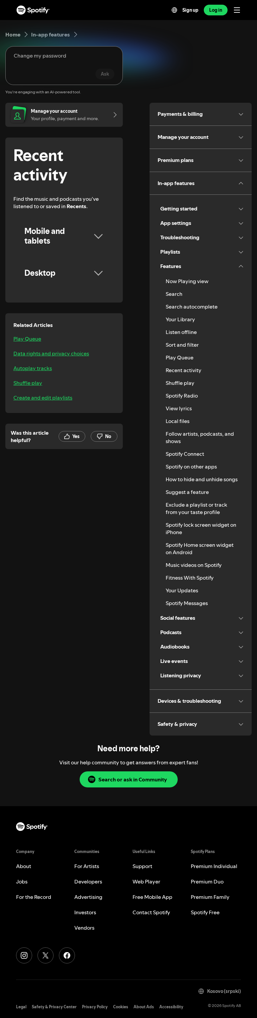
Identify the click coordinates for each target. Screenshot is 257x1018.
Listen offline (181, 332)
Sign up (190, 10)
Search (174, 294)
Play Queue (27, 338)
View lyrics (179, 408)
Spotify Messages (187, 603)
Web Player (146, 881)
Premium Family (210, 897)
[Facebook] (67, 955)
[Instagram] (24, 955)
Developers (88, 881)
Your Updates (182, 590)
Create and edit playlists (42, 397)
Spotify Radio (182, 395)
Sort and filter (182, 344)
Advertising (88, 897)
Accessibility (171, 1007)
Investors (85, 912)
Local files (177, 421)
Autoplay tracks (32, 368)
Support (142, 866)
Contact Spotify (151, 912)
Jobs (21, 881)
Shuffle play (27, 383)
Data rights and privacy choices (51, 353)
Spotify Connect (185, 453)
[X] (45, 955)
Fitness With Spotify (189, 577)
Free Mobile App (152, 897)
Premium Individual (214, 866)
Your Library (180, 319)
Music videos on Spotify (194, 565)
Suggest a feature (187, 492)
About (23, 866)
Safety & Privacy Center (54, 1007)
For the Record (33, 897)
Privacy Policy (95, 1007)
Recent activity (183, 370)
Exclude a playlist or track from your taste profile (196, 508)
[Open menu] (237, 10)
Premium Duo (207, 881)
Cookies (120, 1007)
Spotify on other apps (191, 466)
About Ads (144, 1007)
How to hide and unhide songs (202, 479)
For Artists (86, 866)
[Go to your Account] (112, 115)
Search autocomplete (192, 306)
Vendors (84, 927)
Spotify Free (205, 912)
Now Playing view (187, 281)
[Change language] (174, 10)
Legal (21, 1007)
